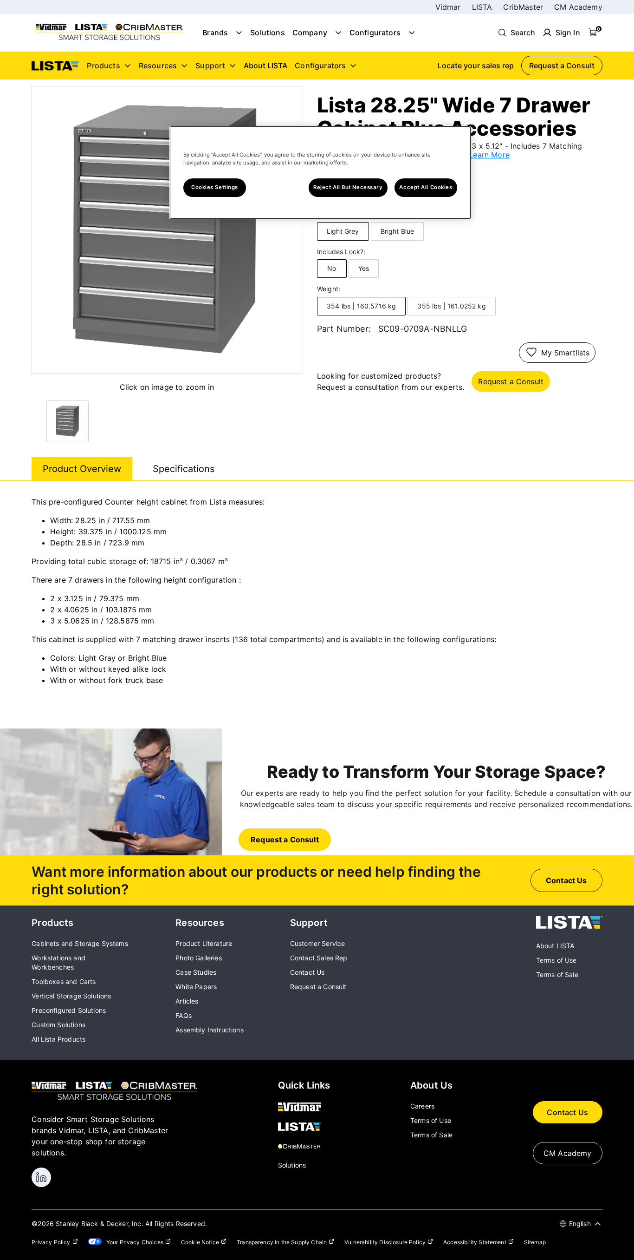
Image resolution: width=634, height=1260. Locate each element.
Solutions (267, 32)
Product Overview (82, 468)
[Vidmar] (304, 1108)
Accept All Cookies (425, 187)
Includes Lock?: (341, 252)
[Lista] (304, 1128)
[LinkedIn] (41, 1177)
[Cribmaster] (304, 1147)
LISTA (482, 7)
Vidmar (448, 7)
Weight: (328, 289)
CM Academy (578, 7)
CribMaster (523, 7)
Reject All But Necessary (348, 187)
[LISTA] (569, 926)
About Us (431, 1085)
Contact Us (567, 1112)
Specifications (183, 468)
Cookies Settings (214, 187)
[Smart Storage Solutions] (110, 39)
